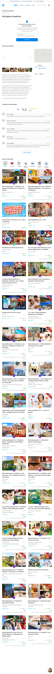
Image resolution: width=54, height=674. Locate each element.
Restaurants (27, 5)
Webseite (43, 74)
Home (15, 5)
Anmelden (27, 39)
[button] (4, 58)
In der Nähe (21, 5)
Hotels (33, 5)
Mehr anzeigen (27, 152)
